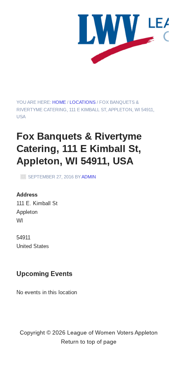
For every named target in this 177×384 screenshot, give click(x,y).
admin (89, 176)
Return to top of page (88, 341)
